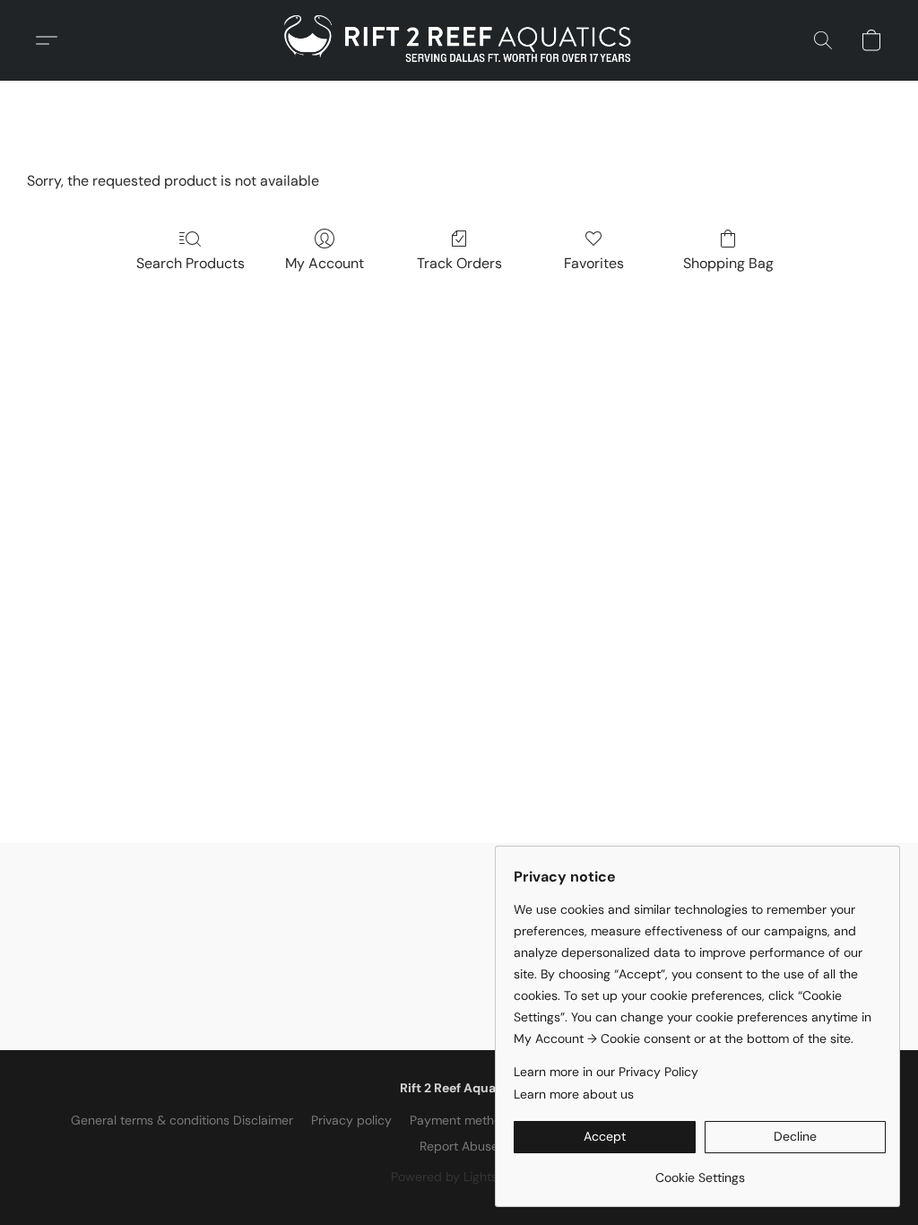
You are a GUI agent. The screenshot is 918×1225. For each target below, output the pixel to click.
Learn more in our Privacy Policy (606, 1072)
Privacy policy (351, 1120)
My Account (324, 263)
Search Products (190, 263)
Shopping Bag (728, 263)
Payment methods (462, 1120)
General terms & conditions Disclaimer (182, 1120)
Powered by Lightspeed (459, 1177)
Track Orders (459, 263)
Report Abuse (459, 1146)
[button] (459, 40)
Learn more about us (574, 1094)
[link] (700, 1170)
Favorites (594, 263)
